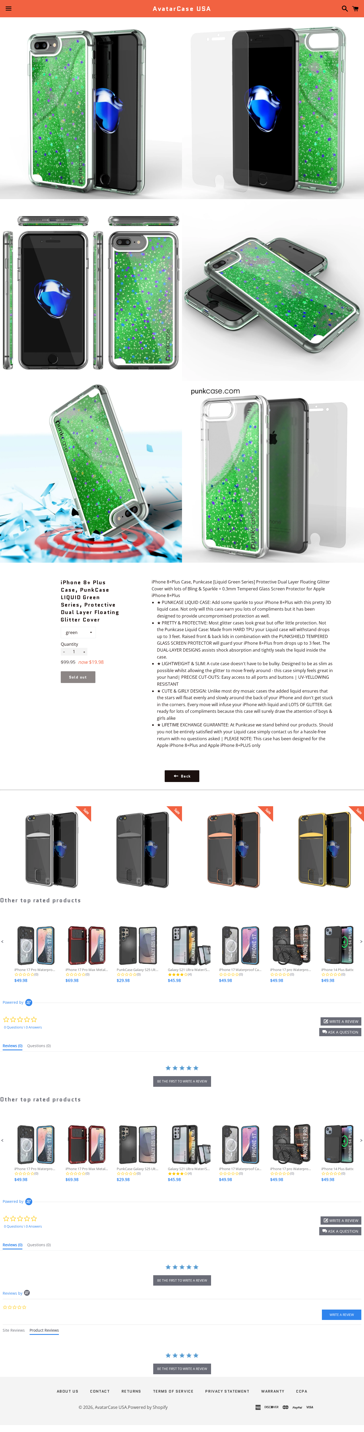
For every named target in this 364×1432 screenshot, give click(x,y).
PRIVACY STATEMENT (227, 1391)
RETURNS (131, 1391)
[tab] (12, 1046)
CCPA (301, 1391)
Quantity (69, 644)
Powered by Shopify (148, 1407)
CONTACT (100, 1391)
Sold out (78, 677)
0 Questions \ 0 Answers (23, 1027)
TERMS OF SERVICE (173, 1391)
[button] (2, 941)
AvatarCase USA (182, 8)
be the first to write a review (182, 1081)
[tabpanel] (182, 1363)
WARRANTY (272, 1391)
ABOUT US (67, 1391)
